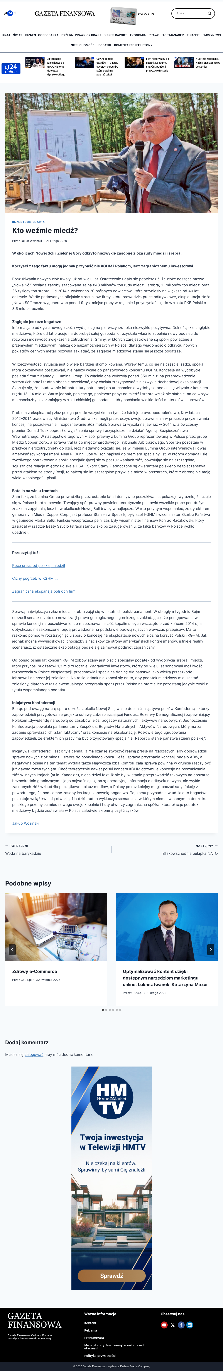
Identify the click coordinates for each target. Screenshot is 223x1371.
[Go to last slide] (12, 949)
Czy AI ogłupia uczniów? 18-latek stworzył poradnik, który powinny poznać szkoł (88, 66)
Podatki (104, 45)
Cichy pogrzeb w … (35, 578)
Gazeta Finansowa (34, 1321)
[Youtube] (164, 1324)
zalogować (34, 1054)
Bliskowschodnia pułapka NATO (190, 850)
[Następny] (210, 949)
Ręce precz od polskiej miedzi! (38, 565)
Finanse (193, 35)
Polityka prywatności (100, 1356)
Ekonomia (138, 35)
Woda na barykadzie (23, 850)
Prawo (154, 35)
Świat (17, 35)
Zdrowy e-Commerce (34, 971)
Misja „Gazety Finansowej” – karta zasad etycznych (114, 1346)
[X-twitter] (172, 1324)
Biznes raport (115, 35)
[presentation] (56, 927)
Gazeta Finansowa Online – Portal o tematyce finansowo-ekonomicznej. (30, 1337)
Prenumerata (94, 1338)
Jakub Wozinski (31, 241)
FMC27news (212, 35)
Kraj (6, 35)
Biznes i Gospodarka (41, 35)
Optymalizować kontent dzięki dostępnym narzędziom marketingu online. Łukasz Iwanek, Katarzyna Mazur (165, 978)
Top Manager (173, 35)
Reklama (90, 1330)
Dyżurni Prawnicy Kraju (81, 35)
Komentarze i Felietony (133, 45)
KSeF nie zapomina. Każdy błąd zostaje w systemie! (189, 62)
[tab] (103, 1010)
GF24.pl (26, 979)
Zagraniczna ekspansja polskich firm (44, 591)
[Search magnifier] (210, 13)
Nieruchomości (83, 45)
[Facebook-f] (181, 1324)
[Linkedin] (189, 1324)
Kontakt (90, 1323)
